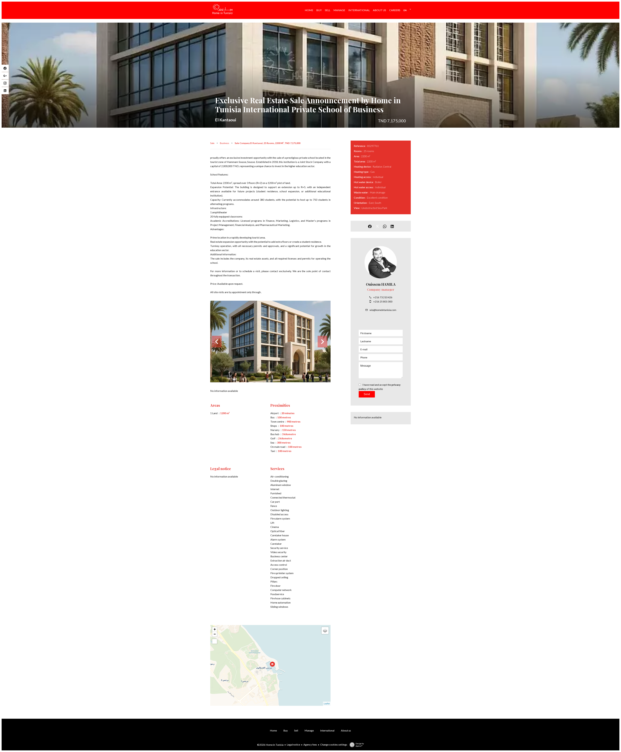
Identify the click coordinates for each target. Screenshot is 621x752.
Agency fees (310, 744)
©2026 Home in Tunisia (270, 744)
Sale (212, 143)
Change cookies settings (333, 744)
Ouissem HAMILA (381, 284)
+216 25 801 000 (382, 301)
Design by (360, 744)
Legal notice (293, 744)
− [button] (215, 634)
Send (367, 394)
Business (224, 143)
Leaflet (327, 704)
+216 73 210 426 (382, 297)
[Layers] (325, 630)
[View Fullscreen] (214, 641)
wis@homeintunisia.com (383, 309)
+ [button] (215, 629)
